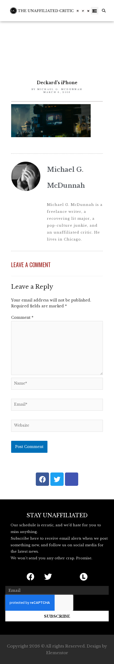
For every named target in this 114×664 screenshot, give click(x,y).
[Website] (57, 427)
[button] (95, 11)
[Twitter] (83, 11)
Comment (22, 317)
